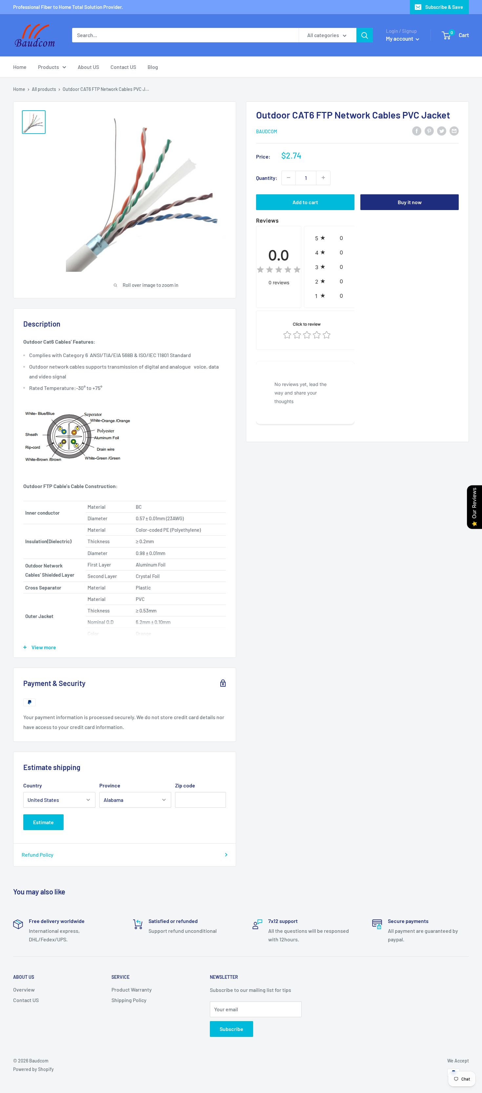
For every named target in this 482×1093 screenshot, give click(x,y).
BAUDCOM (266, 131)
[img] (278, 270)
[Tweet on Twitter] (441, 130)
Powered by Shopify (33, 1069)
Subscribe (231, 1029)
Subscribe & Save (444, 7)
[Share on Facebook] (416, 130)
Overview (24, 989)
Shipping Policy (129, 1000)
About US (88, 67)
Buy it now (410, 202)
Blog (153, 67)
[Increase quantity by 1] (323, 177)
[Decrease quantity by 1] (288, 177)
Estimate (43, 822)
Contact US (123, 67)
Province (109, 785)
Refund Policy (37, 854)
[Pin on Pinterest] (429, 130)
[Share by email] (454, 130)
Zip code (185, 785)
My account (400, 38)
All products (44, 89)
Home (20, 67)
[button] (331, 237)
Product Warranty (131, 989)
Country (32, 785)
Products (48, 67)
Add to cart (305, 202)
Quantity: (266, 177)
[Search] (364, 35)
